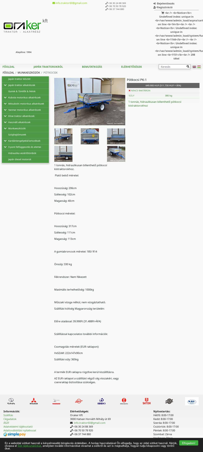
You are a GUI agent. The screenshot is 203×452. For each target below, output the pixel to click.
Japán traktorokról (48, 67)
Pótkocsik (50, 72)
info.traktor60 (71, 3)
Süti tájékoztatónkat (29, 446)
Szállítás (8, 415)
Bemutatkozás (92, 67)
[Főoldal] (25, 26)
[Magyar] (199, 67)
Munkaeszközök (29, 72)
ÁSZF (6, 423)
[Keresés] (188, 66)
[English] (194, 67)
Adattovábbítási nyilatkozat (19, 430)
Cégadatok (9, 419)
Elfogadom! (188, 443)
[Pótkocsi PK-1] (89, 101)
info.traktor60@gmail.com (89, 423)
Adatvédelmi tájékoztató (18, 426)
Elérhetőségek (131, 67)
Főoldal (9, 67)
